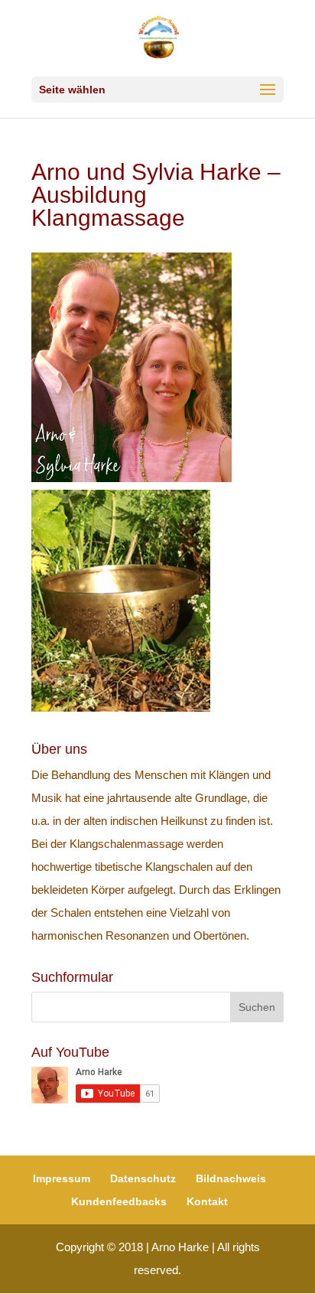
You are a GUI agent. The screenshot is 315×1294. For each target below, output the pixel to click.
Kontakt (207, 1201)
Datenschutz (143, 1178)
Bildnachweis (231, 1178)
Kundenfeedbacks (119, 1201)
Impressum (61, 1178)
